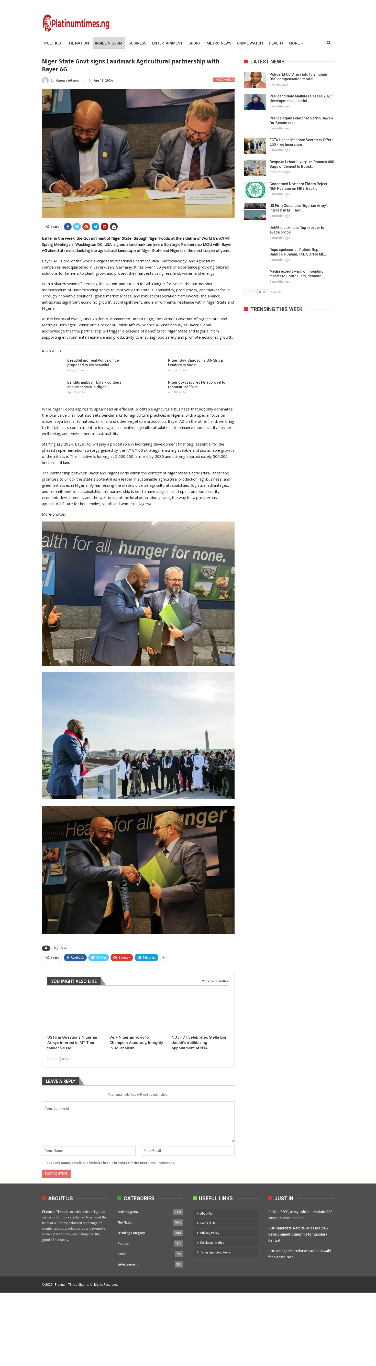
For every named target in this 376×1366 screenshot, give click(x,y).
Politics (52, 43)
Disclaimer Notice (212, 1243)
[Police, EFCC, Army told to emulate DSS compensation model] (255, 80)
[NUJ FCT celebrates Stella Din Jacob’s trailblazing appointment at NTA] (200, 1012)
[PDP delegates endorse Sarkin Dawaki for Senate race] (255, 124)
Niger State (61, 948)
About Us (206, 1213)
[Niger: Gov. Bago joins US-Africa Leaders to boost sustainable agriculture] (154, 366)
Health (276, 43)
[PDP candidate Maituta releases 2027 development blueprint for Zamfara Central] (255, 102)
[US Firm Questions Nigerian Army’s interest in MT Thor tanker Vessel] (76, 1012)
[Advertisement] (153, 1328)
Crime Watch (250, 43)
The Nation (78, 43)
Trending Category (131, 1233)
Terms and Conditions (215, 1252)
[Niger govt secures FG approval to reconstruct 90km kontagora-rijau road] (154, 388)
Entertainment (167, 43)
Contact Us (207, 1223)
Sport (195, 43)
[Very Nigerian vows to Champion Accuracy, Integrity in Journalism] (138, 1012)
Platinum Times (53, 1212)
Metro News (219, 43)
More (294, 43)
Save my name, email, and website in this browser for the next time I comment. (111, 1163)
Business (137, 43)
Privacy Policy (209, 1233)
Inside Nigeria (109, 43)
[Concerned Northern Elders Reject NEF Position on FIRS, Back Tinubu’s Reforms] (255, 190)
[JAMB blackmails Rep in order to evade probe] (255, 233)
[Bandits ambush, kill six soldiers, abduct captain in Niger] (53, 388)
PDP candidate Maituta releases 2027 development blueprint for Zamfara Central (298, 1234)
